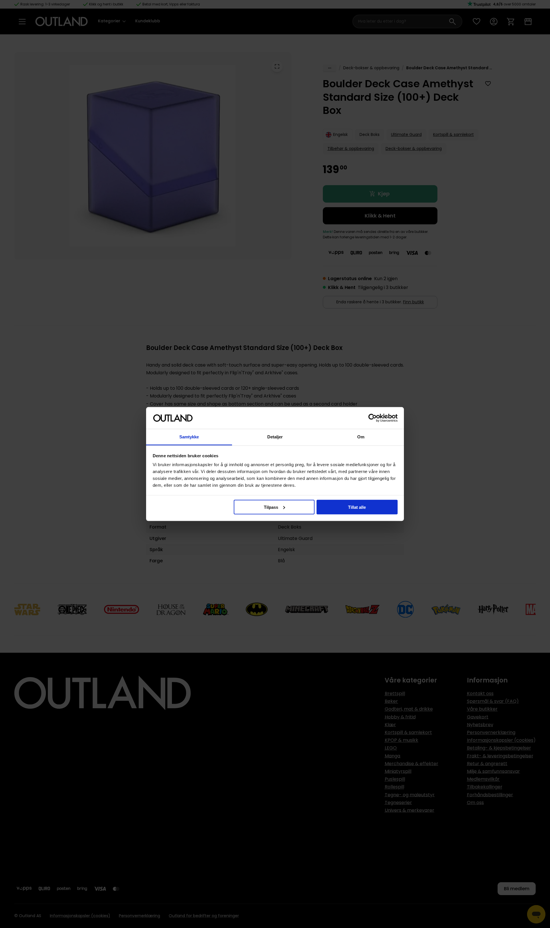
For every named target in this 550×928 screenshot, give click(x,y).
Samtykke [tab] (189, 436)
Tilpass (271, 506)
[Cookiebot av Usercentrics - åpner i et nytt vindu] (372, 418)
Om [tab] (360, 436)
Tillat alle (357, 506)
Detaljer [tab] (275, 436)
